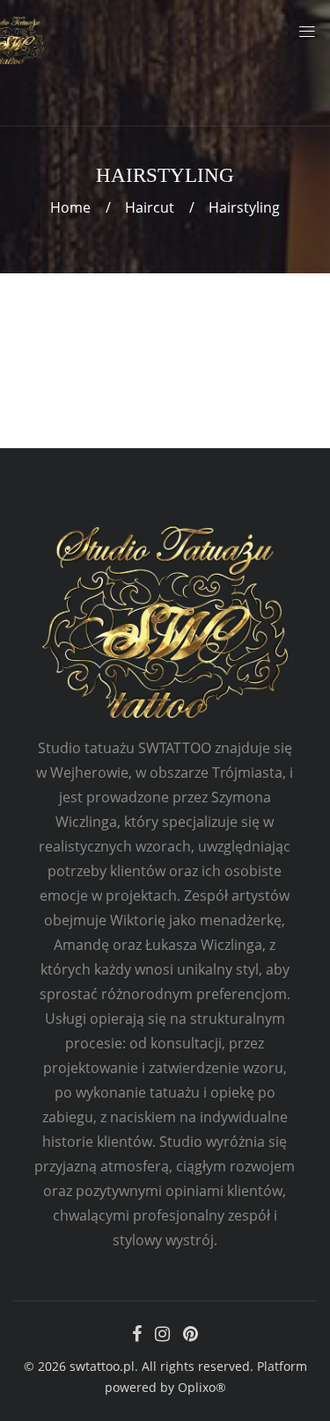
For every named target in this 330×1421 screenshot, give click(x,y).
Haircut (149, 207)
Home (70, 207)
